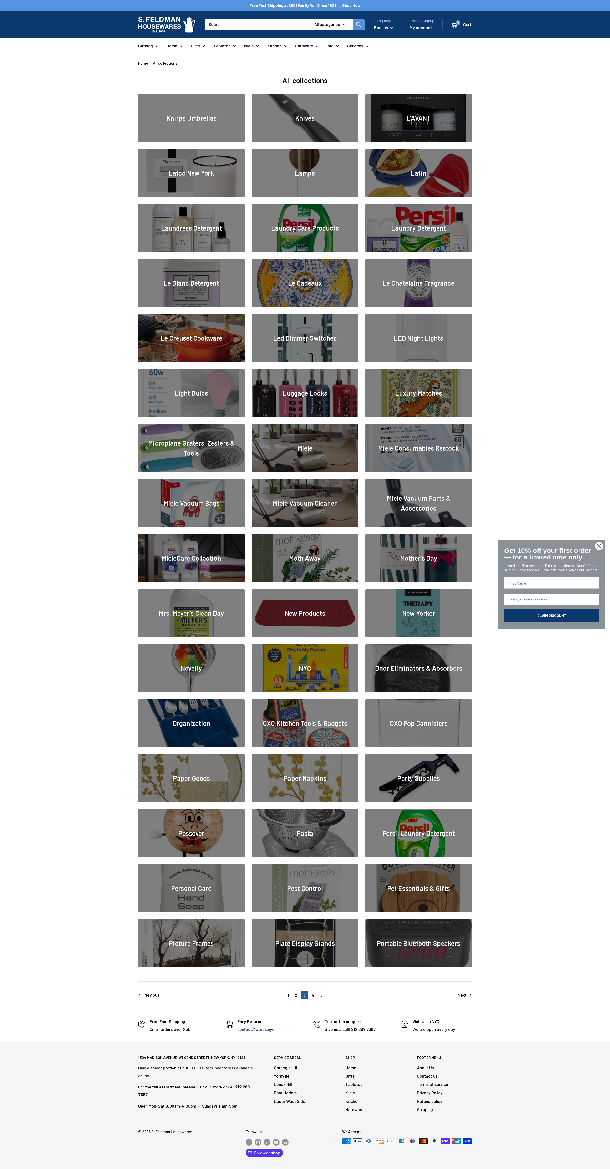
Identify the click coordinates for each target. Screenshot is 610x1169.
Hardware (304, 45)
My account (421, 27)
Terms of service (432, 1084)
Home (172, 45)
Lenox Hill (283, 1084)
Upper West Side (289, 1101)
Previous (151, 995)
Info (330, 45)
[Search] (359, 24)
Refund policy (429, 1101)
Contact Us (427, 1075)
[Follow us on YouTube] (276, 1142)
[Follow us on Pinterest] (267, 1142)
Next (462, 995)
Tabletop (222, 45)
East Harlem (285, 1092)
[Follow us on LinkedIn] (285, 1142)
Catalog (145, 45)
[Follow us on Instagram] (258, 1142)
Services (355, 45)
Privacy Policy (429, 1092)
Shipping (425, 1109)
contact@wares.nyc (255, 1029)
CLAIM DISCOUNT (551, 615)
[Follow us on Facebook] (249, 1142)
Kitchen (274, 45)
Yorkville (282, 1075)
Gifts (195, 45)
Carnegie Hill (285, 1067)
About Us (425, 1067)
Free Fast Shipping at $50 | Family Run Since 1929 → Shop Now (305, 5)
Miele (249, 45)
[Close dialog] (599, 546)
